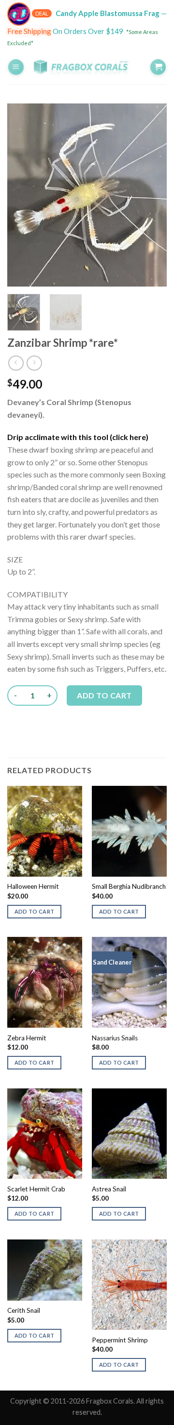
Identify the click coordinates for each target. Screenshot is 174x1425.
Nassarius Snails (115, 1038)
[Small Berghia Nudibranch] (129, 831)
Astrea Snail (109, 1189)
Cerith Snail (23, 1310)
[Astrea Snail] (129, 1133)
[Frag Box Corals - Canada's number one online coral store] (87, 67)
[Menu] (16, 67)
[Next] (151, 195)
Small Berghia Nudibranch (129, 886)
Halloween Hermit (33, 886)
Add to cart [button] (34, 911)
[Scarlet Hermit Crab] (44, 1133)
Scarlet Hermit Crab (36, 1189)
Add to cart (104, 695)
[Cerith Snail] (44, 1270)
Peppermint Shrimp (120, 1340)
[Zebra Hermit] (44, 982)
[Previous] (22, 195)
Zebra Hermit (26, 1038)
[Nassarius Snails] (129, 982)
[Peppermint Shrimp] (129, 1284)
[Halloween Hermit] (44, 831)
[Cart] (158, 67)
